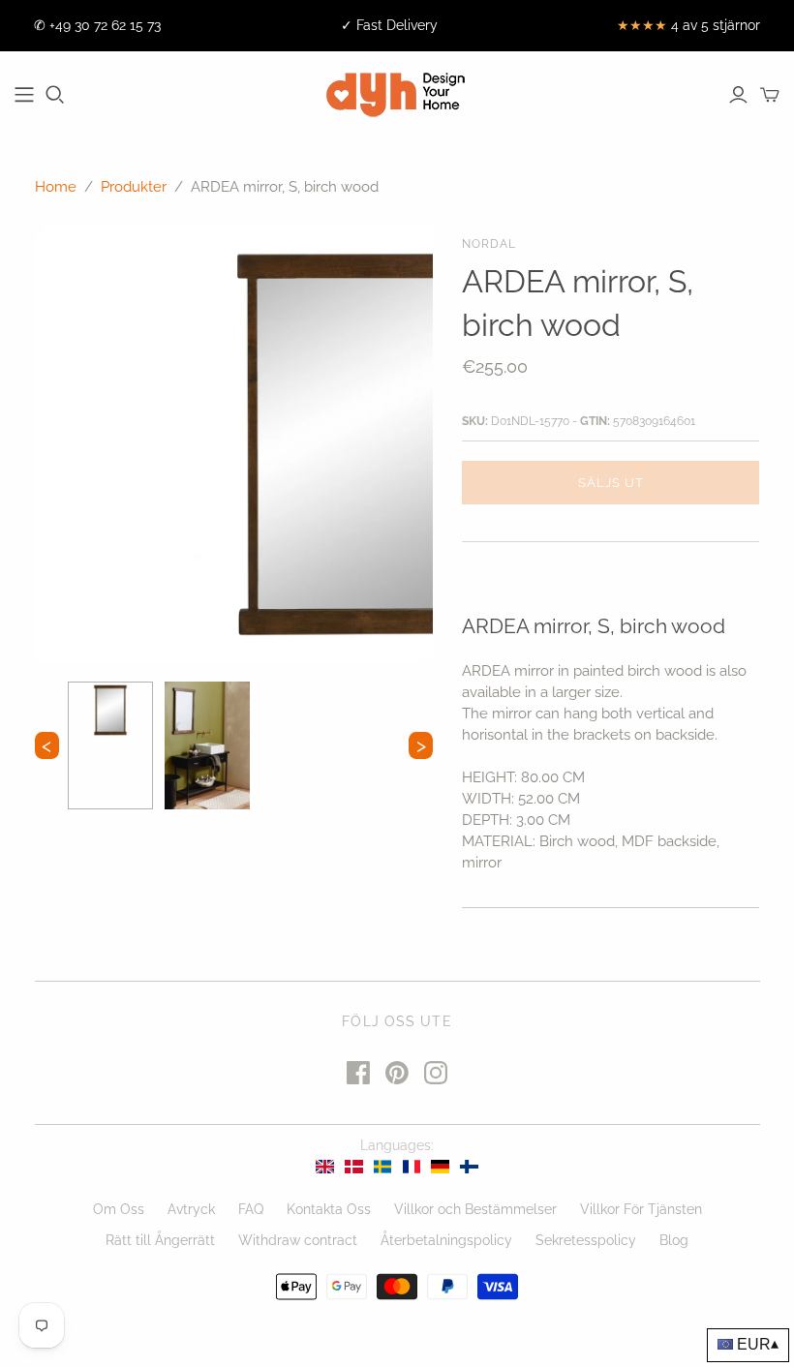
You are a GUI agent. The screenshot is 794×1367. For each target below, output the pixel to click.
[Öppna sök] (55, 95)
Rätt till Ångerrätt (160, 1240)
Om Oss (118, 1209)
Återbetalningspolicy (446, 1240)
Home (55, 187)
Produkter (134, 187)
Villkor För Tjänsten (641, 1209)
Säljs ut (611, 482)
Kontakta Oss (329, 1209)
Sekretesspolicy (585, 1240)
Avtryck (191, 1209)
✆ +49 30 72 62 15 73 (97, 25)
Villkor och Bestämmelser (475, 1209)
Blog (673, 1240)
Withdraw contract (297, 1240)
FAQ (250, 1209)
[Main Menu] (24, 95)
